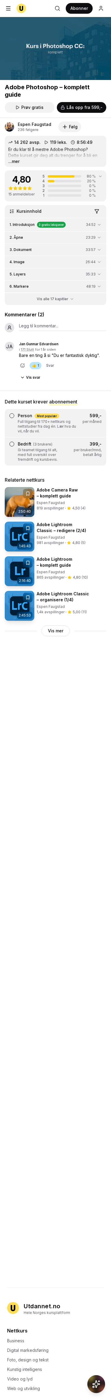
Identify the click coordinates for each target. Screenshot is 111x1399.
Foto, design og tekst (28, 1359)
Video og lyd (20, 1378)
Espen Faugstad (34, 124)
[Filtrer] (97, 211)
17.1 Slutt (27, 349)
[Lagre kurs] (28, 493)
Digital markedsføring (28, 1350)
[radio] (11, 415)
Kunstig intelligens (24, 1369)
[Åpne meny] (8, 8)
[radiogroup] (55, 437)
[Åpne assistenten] (96, 1384)
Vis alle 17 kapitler (52, 299)
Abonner (79, 8)
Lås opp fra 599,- (84, 107)
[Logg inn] (101, 8)
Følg (73, 126)
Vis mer (55, 630)
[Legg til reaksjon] (22, 366)
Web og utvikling (23, 1388)
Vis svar (33, 377)
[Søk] (57, 8)
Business (15, 1340)
